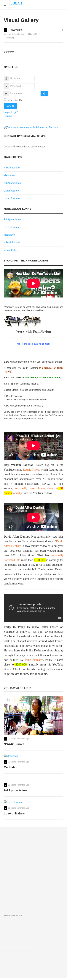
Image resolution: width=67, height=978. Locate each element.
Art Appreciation (12, 183)
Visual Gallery (21, 20)
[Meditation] (33, 756)
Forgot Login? (11, 112)
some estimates (34, 659)
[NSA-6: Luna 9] (33, 715)
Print (62, 30)
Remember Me (15, 100)
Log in (10, 105)
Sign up (8, 116)
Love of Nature (12, 198)
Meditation (9, 175)
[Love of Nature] (33, 802)
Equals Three (31, 469)
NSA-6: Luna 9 (12, 167)
